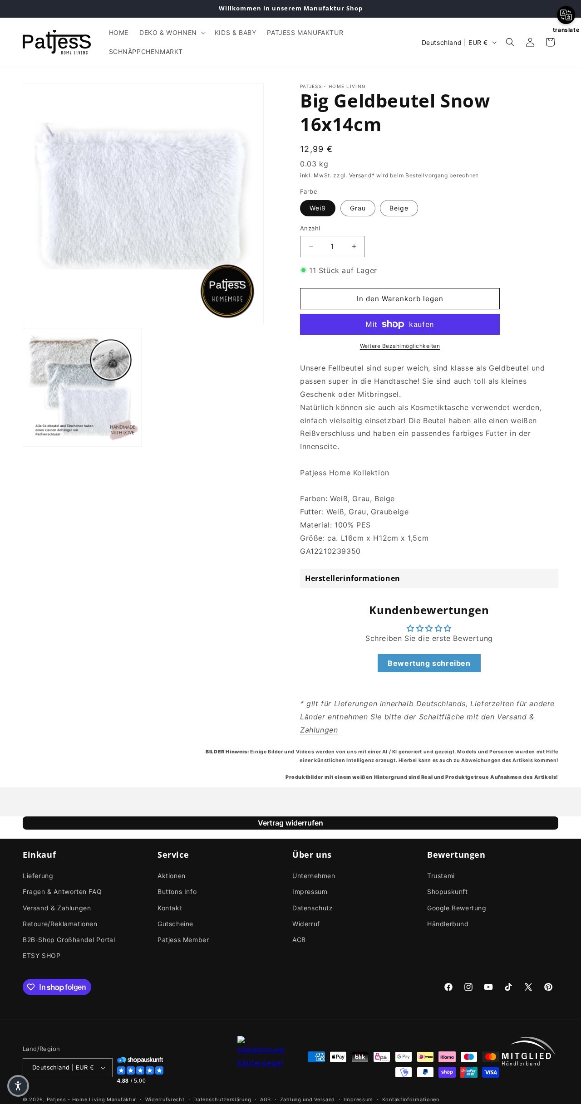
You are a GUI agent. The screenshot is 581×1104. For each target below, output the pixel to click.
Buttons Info (177, 891)
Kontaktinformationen (410, 1099)
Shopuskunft (447, 891)
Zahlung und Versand (307, 1099)
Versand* (362, 175)
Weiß (318, 208)
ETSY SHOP (41, 955)
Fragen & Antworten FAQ (62, 891)
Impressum (309, 891)
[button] (171, 32)
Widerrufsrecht (165, 1099)
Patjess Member (183, 939)
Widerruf (306, 924)
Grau (358, 208)
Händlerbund (448, 924)
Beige (399, 208)
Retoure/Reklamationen (60, 924)
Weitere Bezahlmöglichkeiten (400, 345)
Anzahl (310, 228)
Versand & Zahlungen (57, 908)
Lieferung (38, 875)
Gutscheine (175, 924)
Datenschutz (312, 908)
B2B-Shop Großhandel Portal (69, 939)
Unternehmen (313, 875)
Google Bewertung (457, 908)
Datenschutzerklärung (222, 1099)
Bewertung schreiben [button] (429, 663)
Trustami (441, 875)
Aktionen (172, 875)
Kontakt (170, 908)
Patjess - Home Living (76, 1099)
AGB (299, 939)
